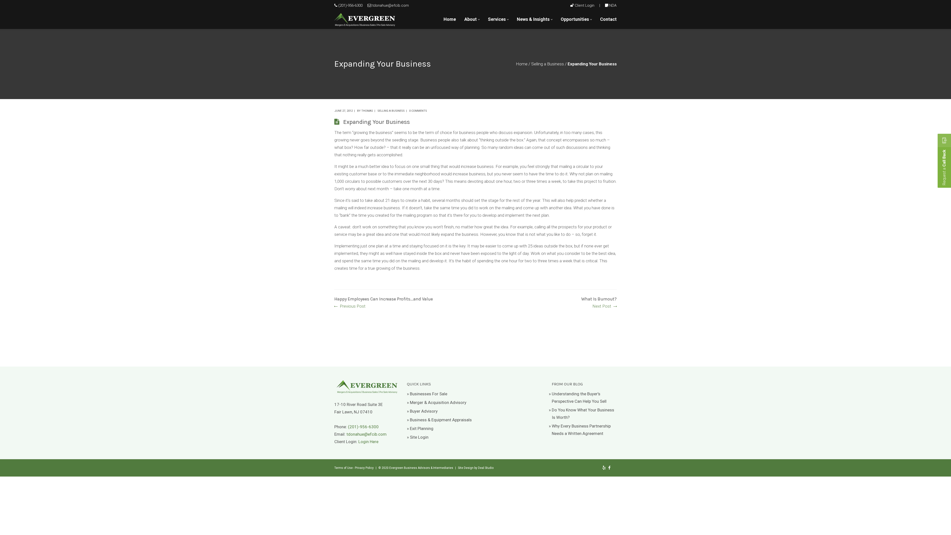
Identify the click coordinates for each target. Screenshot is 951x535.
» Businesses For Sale (427, 393)
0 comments (418, 110)
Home (522, 63)
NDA (613, 5)
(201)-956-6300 (350, 5)
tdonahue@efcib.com (390, 5)
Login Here (368, 441)
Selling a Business (547, 63)
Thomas (367, 110)
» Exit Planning (420, 428)
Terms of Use (343, 468)
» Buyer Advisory (422, 411)
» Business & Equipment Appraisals (439, 419)
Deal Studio (486, 468)
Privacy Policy (364, 468)
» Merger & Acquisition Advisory (436, 402)
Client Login (584, 5)
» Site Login (417, 437)
